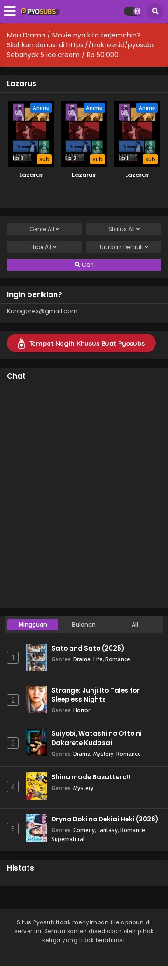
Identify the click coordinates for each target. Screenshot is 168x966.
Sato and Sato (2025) (87, 648)
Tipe (41, 247)
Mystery (103, 753)
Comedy (84, 830)
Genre (41, 229)
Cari (87, 265)
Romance (117, 659)
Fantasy (108, 830)
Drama (82, 659)
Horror (81, 710)
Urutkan (121, 247)
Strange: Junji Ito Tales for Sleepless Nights (95, 695)
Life (98, 659)
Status (121, 229)
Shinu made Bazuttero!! (90, 777)
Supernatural (67, 838)
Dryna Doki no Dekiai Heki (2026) (104, 819)
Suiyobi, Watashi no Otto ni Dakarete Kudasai (96, 738)
